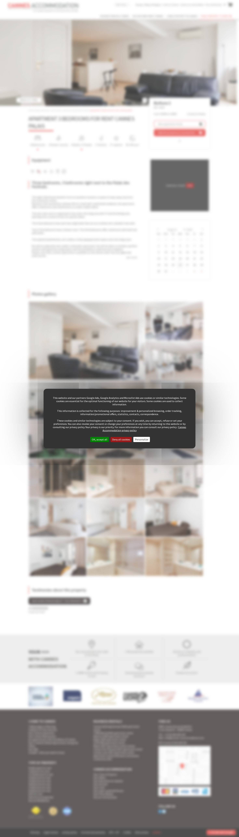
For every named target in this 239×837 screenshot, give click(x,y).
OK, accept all (99, 439)
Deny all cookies (121, 439)
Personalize (141, 439)
